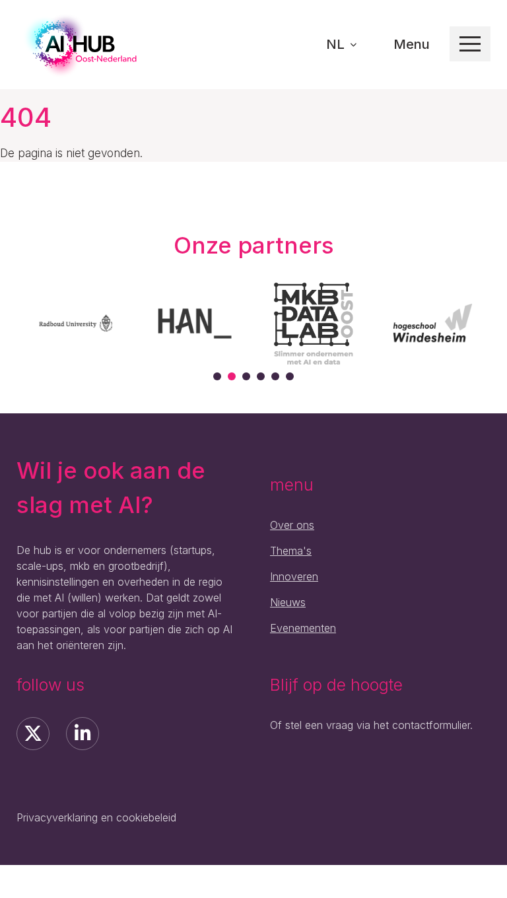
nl (337, 44)
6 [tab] (290, 376)
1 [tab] (217, 376)
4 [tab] (261, 376)
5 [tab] (275, 376)
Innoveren (294, 576)
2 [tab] (232, 376)
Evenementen (303, 628)
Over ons (292, 525)
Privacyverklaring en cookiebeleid (96, 817)
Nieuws (288, 602)
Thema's (291, 550)
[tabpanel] (76, 323)
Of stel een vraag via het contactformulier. (371, 725)
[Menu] (470, 44)
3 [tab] (246, 376)
